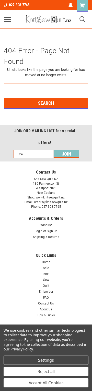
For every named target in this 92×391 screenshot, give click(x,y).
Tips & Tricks (46, 315)
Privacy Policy (21, 349)
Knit (46, 274)
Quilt (46, 286)
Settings (46, 360)
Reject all (46, 371)
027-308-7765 (19, 5)
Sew (46, 280)
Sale (46, 268)
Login (38, 231)
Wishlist (46, 225)
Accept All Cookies (46, 383)
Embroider (46, 291)
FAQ (46, 297)
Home (46, 262)
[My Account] (70, 5)
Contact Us (46, 303)
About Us (46, 309)
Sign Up (52, 231)
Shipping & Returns (46, 237)
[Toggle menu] (7, 19)
